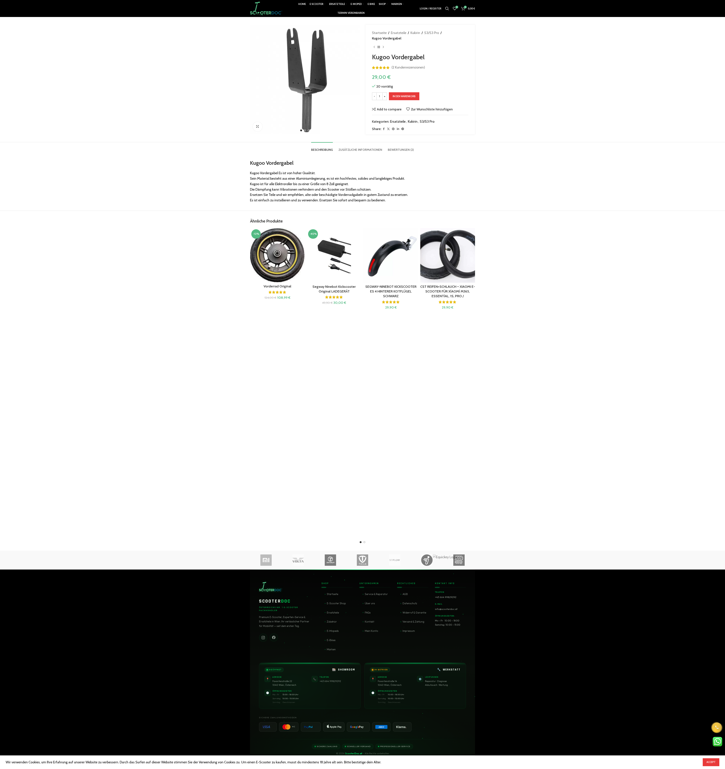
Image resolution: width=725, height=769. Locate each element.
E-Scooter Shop (336, 603)
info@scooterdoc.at (446, 608)
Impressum (409, 631)
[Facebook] (274, 637)
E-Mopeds (333, 631)
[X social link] (388, 129)
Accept (711, 762)
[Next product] (383, 47)
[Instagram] (263, 637)
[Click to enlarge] (257, 126)
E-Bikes (331, 640)
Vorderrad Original (277, 286)
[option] (301, 130)
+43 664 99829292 (445, 597)
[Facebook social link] (383, 129)
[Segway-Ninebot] (427, 560)
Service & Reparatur (376, 594)
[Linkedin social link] (398, 129)
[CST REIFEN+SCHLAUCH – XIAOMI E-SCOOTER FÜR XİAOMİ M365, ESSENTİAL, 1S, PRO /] (447, 255)
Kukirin (415, 33)
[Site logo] (266, 8)
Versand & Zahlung (413, 621)
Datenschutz (410, 603)
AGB (405, 594)
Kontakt (369, 621)
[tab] (322, 148)
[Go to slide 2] (364, 542)
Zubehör (332, 621)
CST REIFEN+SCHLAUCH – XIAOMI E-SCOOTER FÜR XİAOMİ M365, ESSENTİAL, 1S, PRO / (447, 291)
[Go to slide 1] (361, 542)
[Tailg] (362, 560)
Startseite (379, 33)
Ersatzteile (398, 33)
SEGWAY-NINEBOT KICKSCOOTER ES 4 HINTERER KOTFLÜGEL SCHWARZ (390, 291)
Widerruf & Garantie (414, 612)
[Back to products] (378, 47)
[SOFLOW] (395, 560)
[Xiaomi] (266, 560)
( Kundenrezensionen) (408, 67)
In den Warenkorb (404, 96)
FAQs (368, 612)
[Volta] (298, 560)
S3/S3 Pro (431, 33)
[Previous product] (374, 47)
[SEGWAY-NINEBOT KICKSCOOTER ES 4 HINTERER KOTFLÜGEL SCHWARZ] (390, 255)
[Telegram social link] (402, 129)
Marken (331, 649)
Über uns (370, 603)
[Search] (447, 8)
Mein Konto (371, 631)
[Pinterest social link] (393, 129)
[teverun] (330, 560)
